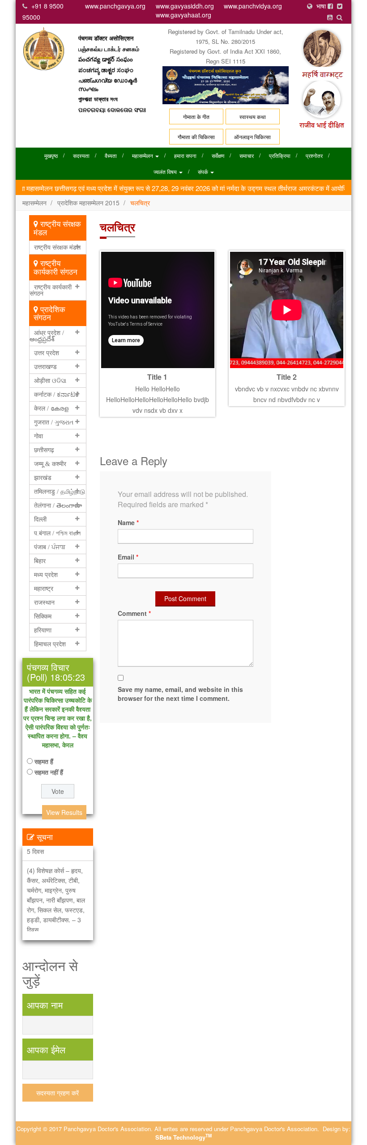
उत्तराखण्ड (45, 367)
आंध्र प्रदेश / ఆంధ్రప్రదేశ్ (47, 336)
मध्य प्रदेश (46, 575)
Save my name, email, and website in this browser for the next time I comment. (180, 694)
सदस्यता (81, 155)
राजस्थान (44, 602)
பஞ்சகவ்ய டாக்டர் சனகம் (108, 35)
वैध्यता (111, 155)
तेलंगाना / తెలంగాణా (58, 505)
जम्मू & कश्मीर (50, 464)
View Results (64, 812)
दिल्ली (40, 519)
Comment (134, 613)
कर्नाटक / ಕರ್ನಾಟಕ (56, 394)
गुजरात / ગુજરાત (53, 422)
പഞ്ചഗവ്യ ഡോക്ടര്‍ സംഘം (107, 71)
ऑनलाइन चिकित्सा (252, 136)
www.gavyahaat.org (183, 14)
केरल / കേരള (51, 408)
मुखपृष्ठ (51, 155)
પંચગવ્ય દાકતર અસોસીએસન (96, 111)
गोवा (38, 436)
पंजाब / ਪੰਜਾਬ (49, 547)
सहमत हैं (43, 761)
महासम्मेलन (143, 155)
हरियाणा (42, 630)
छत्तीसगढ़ (44, 450)
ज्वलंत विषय (166, 171)
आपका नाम (45, 1004)
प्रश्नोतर (314, 155)
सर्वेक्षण (218, 155)
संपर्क (203, 171)
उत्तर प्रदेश (46, 353)
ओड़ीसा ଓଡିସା (50, 380)
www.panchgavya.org (115, 5)
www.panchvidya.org (253, 5)
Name (128, 522)
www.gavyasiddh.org (185, 5)
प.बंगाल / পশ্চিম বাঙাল (57, 533)
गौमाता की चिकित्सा (196, 136)
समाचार (246, 155)
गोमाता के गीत (196, 116)
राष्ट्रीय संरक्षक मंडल (57, 247)
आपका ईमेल (46, 1049)
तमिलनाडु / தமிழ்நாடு (59, 491)
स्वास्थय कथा (252, 116)
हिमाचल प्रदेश (50, 644)
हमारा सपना (185, 155)
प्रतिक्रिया (279, 155)
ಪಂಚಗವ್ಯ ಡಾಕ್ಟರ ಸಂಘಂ (105, 56)
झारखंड (42, 478)
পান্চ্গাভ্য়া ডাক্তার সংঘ (98, 85)
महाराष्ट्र (43, 588)
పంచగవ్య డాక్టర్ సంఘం (105, 46)
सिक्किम (42, 616)
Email (128, 556)
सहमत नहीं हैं (48, 772)
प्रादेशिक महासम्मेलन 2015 (88, 202)
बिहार (40, 561)
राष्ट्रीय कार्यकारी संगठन (51, 290)
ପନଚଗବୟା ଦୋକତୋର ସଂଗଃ (112, 96)
